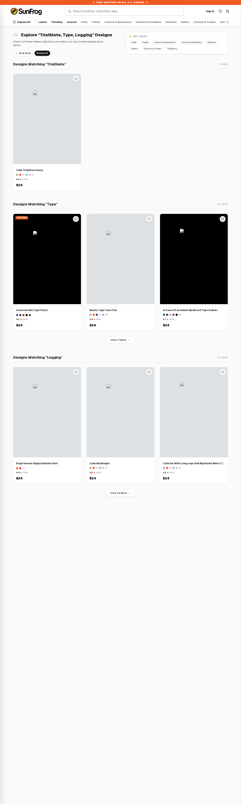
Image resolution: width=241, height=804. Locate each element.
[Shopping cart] (227, 11)
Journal (72, 22)
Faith (84, 22)
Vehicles (171, 22)
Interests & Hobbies (148, 22)
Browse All (42, 53)
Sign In (210, 11)
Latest (42, 22)
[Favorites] (220, 11)
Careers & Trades (205, 22)
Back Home (25, 53)
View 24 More (118, 493)
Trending (56, 22)
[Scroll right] (227, 22)
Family (96, 22)
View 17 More (118, 340)
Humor (185, 22)
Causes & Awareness (117, 22)
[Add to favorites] (76, 79)
